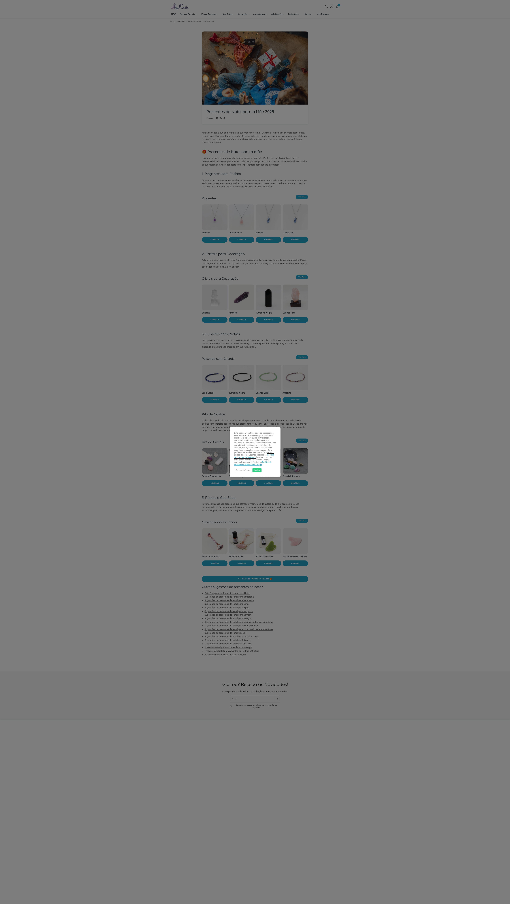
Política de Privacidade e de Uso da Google (253, 463)
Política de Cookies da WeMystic (254, 456)
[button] (243, 470)
